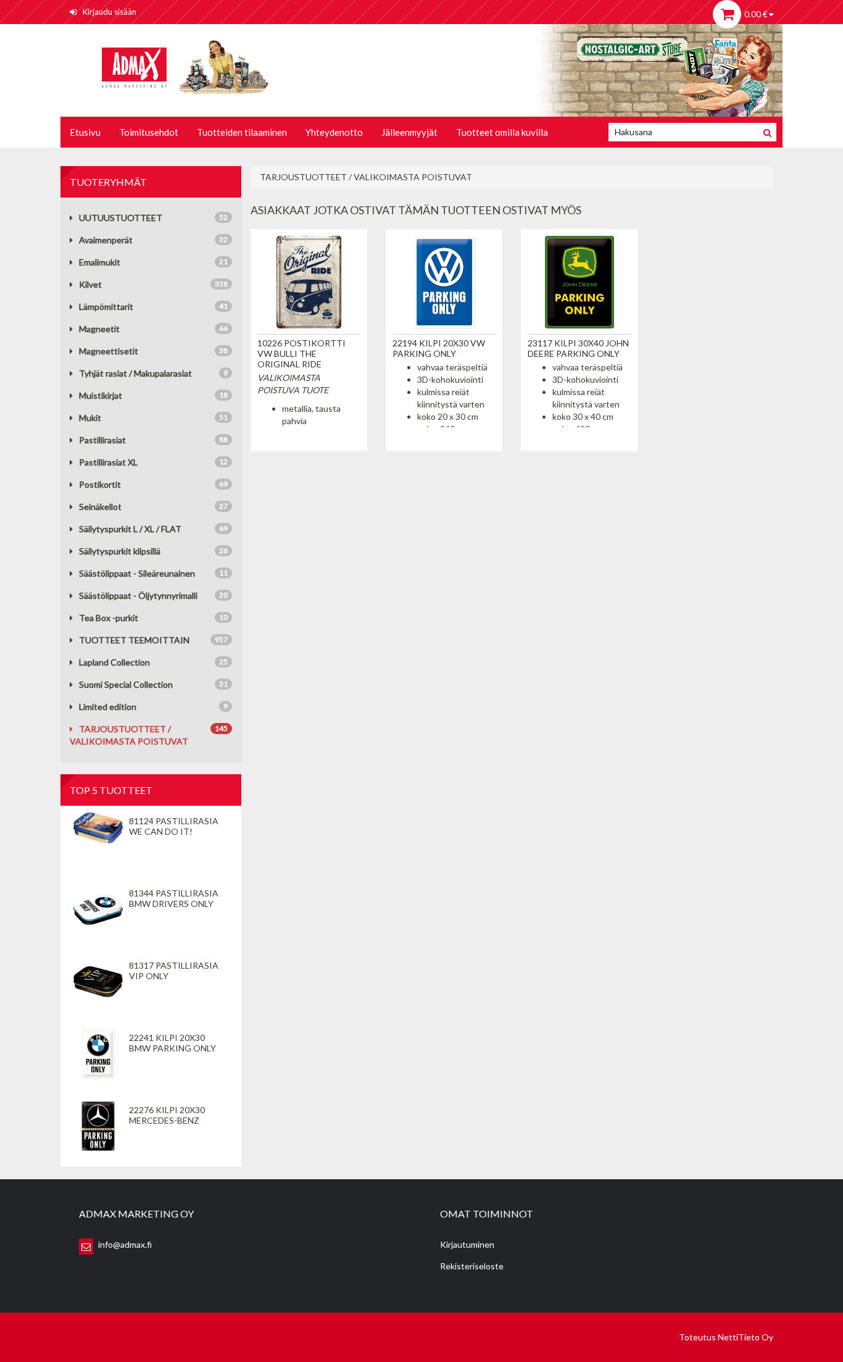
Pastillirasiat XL (108, 462)
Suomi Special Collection (126, 684)
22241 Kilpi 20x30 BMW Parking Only (172, 1042)
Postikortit (100, 484)
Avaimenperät (106, 240)
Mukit (90, 417)
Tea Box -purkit (108, 617)
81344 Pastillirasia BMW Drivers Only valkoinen (173, 903)
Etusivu (85, 132)
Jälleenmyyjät (409, 132)
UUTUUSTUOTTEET (120, 217)
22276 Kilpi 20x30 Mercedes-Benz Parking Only (167, 1120)
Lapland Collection (114, 662)
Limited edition (107, 706)
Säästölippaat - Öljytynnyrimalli (138, 595)
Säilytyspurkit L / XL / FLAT (130, 529)
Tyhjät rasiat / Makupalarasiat (135, 373)
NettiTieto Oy (745, 1337)
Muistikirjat (100, 395)
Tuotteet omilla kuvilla (502, 132)
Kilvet (90, 284)
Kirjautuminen (467, 1244)
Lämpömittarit (106, 306)
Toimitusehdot (148, 132)
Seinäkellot (100, 506)
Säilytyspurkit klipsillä (119, 551)
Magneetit (99, 329)
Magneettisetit (108, 351)
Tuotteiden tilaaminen (242, 132)
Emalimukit (99, 262)
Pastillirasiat (102, 440)
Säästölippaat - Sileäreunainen (137, 573)
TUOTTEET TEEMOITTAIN (134, 640)
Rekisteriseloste (472, 1266)
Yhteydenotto (334, 132)
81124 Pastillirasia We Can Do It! (173, 826)
